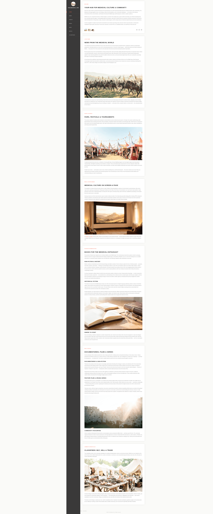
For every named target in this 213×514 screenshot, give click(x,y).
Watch (70, 31)
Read (70, 27)
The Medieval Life (73, 7)
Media (70, 23)
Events (71, 19)
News (70, 15)
